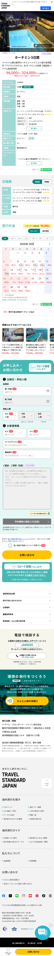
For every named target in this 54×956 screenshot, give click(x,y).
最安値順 (45, 231)
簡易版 (37, 182)
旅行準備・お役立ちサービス (14, 842)
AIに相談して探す (10, 811)
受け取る (45, 8)
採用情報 (32, 861)
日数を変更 (27, 87)
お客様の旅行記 (35, 819)
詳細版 (46, 182)
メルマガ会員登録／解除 (38, 842)
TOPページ (8, 807)
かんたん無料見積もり (12, 879)
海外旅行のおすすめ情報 (13, 819)
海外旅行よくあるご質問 (38, 838)
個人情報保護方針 (18, 943)
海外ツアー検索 (35, 807)
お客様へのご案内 (10, 838)
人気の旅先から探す (36, 811)
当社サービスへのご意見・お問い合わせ (18, 883)
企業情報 (7, 861)
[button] (4, 46)
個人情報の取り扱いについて (18, 539)
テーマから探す (9, 815)
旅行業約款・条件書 (35, 943)
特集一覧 (32, 815)
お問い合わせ (27, 555)
